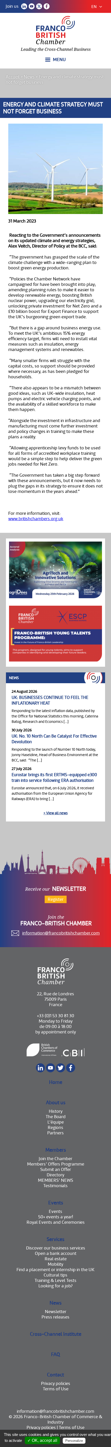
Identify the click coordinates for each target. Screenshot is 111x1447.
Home (55, 1082)
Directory (55, 1175)
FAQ (55, 1354)
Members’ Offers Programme (55, 1164)
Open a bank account (55, 1253)
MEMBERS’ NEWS (55, 1180)
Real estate (56, 1259)
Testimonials (55, 1185)
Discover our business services (55, 1248)
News (29, 77)
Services (55, 1239)
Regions (55, 1127)
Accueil (13, 77)
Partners (55, 1133)
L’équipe (55, 1122)
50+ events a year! (55, 1217)
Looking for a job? (55, 1286)
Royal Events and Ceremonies (56, 1222)
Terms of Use (55, 1389)
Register (56, 899)
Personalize (74, 1441)
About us (55, 1103)
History (55, 1111)
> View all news (56, 813)
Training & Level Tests (55, 1280)
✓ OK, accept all (42, 1440)
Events (55, 1203)
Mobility (55, 1264)
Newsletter (55, 1311)
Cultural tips (55, 1275)
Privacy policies (55, 1383)
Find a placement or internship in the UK (55, 1269)
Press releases (55, 1317)
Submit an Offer (55, 1169)
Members (55, 1150)
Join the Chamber (55, 1158)
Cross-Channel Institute (55, 1334)
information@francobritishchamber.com (61, 933)
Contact (55, 1375)
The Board (56, 1116)
